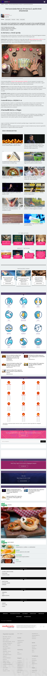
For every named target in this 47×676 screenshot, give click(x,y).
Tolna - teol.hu (5, 667)
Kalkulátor (4, 603)
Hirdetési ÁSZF (41, 613)
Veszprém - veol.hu (6, 670)
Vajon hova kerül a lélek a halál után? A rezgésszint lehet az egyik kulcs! (23, 279)
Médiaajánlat (19, 616)
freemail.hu (34, 658)
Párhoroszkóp (4, 573)
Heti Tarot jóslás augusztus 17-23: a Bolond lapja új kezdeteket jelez (39, 279)
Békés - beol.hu (6, 639)
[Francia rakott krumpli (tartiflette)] (8, 556)
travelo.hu (19, 672)
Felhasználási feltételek (15, 613)
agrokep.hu (19, 653)
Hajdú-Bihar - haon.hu (7, 651)
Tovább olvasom (8, 283)
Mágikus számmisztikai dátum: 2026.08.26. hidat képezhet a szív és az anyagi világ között (14, 491)
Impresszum (5, 613)
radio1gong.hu (34, 670)
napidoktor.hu (19, 668)
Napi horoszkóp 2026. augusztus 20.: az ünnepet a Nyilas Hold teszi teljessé (14, 371)
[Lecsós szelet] (8, 561)
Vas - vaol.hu (5, 669)
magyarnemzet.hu (20, 640)
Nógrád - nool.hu (6, 661)
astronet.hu (19, 660)
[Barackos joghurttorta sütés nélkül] (8, 551)
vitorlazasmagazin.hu (36, 635)
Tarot (3, 593)
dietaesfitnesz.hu (35, 633)
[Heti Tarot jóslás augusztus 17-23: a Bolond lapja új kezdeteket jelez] (39, 275)
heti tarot (13, 19)
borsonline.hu (34, 645)
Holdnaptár (4, 584)
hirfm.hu (33, 672)
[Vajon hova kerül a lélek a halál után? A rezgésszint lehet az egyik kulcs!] (23, 275)
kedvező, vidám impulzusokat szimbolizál (19, 81)
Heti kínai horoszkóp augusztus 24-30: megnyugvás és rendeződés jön (36, 357)
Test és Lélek (4, 604)
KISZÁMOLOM (23, 435)
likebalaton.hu (19, 667)
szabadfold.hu (19, 642)
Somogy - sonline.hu (6, 662)
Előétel (17, 545)
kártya (18, 19)
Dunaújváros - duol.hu (7, 644)
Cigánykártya (4, 592)
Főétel (17, 559)
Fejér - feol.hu (5, 646)
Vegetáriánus (19, 555)
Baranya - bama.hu (6, 638)
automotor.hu (19, 662)
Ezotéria (6, 4)
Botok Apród (8, 19)
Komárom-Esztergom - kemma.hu (7, 658)
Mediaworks (9, 620)
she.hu (33, 651)
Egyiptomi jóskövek (5, 595)
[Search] (43, 441)
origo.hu (18, 645)
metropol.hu (34, 648)
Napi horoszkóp (5, 581)
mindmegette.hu (20, 670)
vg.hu (18, 652)
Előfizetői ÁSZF (33, 613)
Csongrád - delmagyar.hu (7, 643)
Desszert (18, 550)
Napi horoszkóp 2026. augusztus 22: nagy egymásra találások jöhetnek (36, 365)
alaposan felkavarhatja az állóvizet (36, 39)
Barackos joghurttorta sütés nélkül (22, 551)
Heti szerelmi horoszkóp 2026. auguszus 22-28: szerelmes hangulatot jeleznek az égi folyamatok (13, 357)
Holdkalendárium (23, 480)
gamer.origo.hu (20, 665)
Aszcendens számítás (6, 583)
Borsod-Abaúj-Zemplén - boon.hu (9, 641)
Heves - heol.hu (6, 652)
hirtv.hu (18, 643)
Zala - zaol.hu (19, 633)
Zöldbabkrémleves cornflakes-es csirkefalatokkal (25, 547)
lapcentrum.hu (34, 663)
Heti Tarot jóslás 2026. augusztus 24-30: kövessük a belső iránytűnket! (8, 279)
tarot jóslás (22, 19)
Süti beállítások (27, 616)
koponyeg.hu (34, 660)
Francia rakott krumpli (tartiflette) (22, 556)
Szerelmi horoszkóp (5, 574)
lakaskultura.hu (20, 664)
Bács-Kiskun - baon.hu (7, 636)
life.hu (33, 650)
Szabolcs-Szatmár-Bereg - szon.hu (7, 665)
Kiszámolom (23, 466)
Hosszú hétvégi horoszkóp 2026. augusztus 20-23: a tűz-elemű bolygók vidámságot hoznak (14, 365)
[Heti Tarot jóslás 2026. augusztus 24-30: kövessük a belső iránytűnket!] (8, 275)
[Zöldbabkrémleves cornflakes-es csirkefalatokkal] (8, 547)
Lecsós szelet (18, 561)
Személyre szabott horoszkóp (7, 571)
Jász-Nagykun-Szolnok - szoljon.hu (7, 655)
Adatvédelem (25, 613)
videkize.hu (34, 636)
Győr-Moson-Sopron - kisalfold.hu (7, 649)
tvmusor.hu (34, 638)
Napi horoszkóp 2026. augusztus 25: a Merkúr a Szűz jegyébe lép (14, 497)
